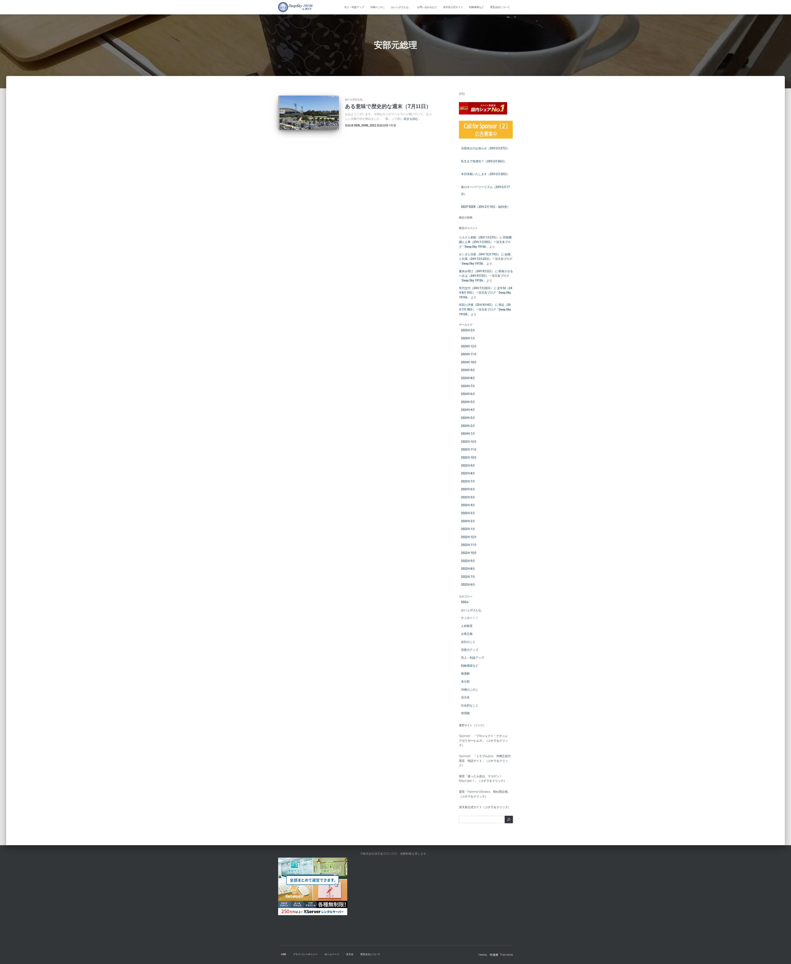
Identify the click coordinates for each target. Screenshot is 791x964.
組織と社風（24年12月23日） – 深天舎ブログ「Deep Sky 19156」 (485, 259)
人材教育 (467, 626)
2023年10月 (469, 457)
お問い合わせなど (427, 7)
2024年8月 (468, 378)
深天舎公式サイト (453, 7)
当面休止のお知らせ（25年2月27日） (485, 148)
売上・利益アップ (354, 7)
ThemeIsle (506, 954)
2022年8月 (468, 568)
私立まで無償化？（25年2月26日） (484, 161)
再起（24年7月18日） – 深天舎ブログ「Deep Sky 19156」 (485, 309)
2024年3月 (468, 417)
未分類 (465, 681)
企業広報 (467, 633)
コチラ (492, 740)
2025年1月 (468, 338)
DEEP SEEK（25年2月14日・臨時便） (485, 206)
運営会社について (500, 7)
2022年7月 (468, 576)
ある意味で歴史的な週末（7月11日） (388, 106)
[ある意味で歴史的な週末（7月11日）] (308, 113)
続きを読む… (412, 118)
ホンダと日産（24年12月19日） (480, 254)
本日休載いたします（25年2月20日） (485, 174)
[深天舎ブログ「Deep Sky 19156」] (295, 7)
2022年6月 (468, 584)
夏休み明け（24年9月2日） (476, 271)
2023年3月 (468, 513)
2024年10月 (469, 362)
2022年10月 (469, 552)
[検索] (509, 819)
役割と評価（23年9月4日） (476, 304)
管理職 (465, 713)
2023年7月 (468, 481)
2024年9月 (468, 370)
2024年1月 (468, 433)
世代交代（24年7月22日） (476, 288)
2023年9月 (468, 465)
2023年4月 (468, 505)
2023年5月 (468, 497)
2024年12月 (469, 346)
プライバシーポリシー (305, 954)
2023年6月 (468, 489)
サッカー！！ (469, 618)
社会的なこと (469, 705)
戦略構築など (476, 7)
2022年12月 (469, 537)
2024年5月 (468, 402)
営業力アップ (469, 649)
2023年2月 (468, 521)
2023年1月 (468, 529)
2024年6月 (468, 394)
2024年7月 (468, 386)
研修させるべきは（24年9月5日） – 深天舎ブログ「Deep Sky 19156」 (486, 276)
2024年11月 (469, 354)
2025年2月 (468, 330)
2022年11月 (469, 544)
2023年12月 (469, 441)
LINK (283, 954)
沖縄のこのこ (377, 7)
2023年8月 (468, 473)
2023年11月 (469, 449)
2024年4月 (468, 409)
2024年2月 (468, 425)
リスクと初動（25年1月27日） (479, 237)
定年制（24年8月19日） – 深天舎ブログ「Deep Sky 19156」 (485, 292)
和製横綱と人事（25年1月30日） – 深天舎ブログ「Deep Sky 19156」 (485, 242)
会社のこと (468, 641)
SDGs (464, 602)
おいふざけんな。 (401, 7)
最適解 (465, 673)
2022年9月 (468, 561)
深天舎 (465, 697)
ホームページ (331, 954)
